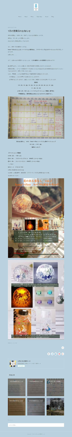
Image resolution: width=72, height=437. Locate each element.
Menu (32, 16)
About (25, 16)
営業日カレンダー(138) (12, 343)
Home (19, 16)
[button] (19, 16)
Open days (39, 16)
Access (46, 16)
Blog (53, 16)
